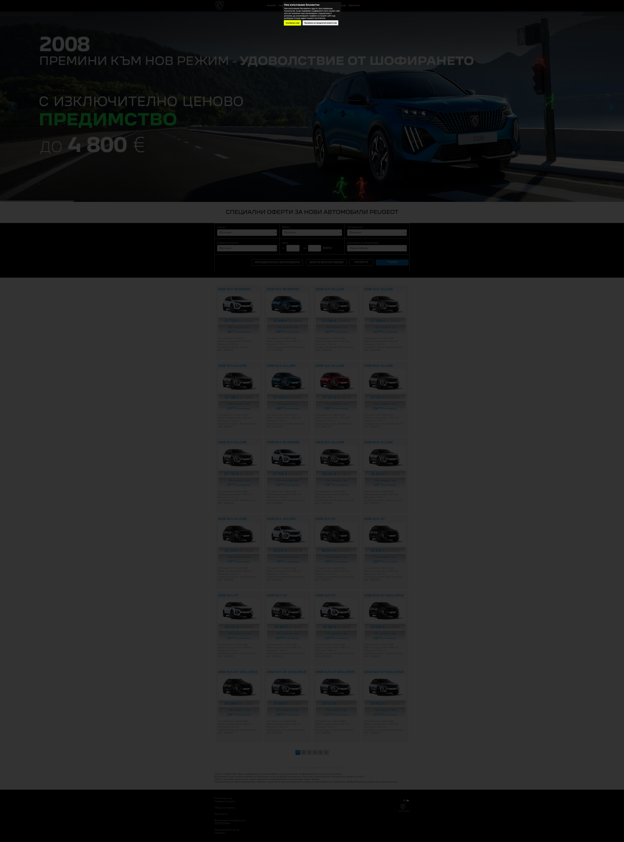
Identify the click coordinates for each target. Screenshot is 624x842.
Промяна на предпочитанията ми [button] (320, 23)
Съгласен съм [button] (292, 23)
